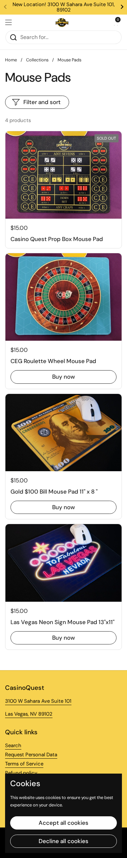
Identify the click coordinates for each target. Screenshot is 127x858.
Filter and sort (42, 102)
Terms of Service (24, 763)
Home (11, 60)
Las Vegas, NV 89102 (28, 714)
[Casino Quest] (62, 22)
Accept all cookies (63, 822)
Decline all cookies (63, 841)
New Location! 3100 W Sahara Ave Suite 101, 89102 (64, 7)
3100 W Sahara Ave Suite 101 (38, 701)
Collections (37, 60)
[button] (115, 22)
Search (13, 745)
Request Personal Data (31, 754)
